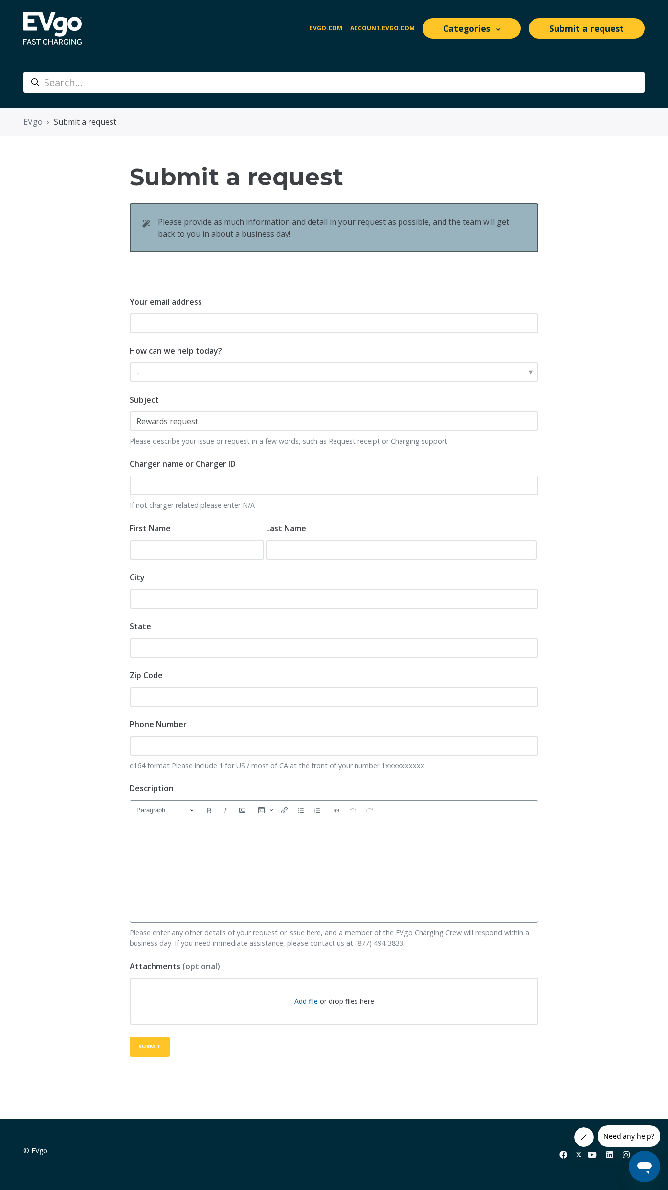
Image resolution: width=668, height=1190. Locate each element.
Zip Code (146, 675)
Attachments (175, 966)
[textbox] (334, 871)
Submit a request (586, 28)
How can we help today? (176, 350)
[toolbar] (334, 810)
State (140, 626)
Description (152, 788)
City (137, 577)
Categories (467, 28)
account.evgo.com (382, 28)
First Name (150, 528)
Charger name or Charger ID (183, 463)
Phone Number (158, 724)
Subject (144, 399)
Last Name (286, 528)
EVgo (33, 122)
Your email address (166, 301)
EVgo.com (326, 28)
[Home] (52, 28)
